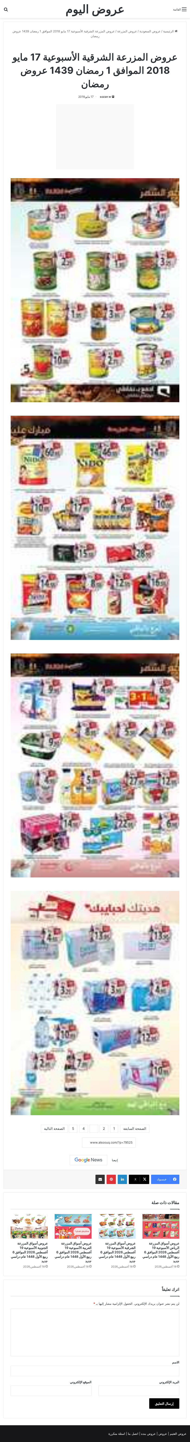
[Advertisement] (95, 136)
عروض (163, 1433)
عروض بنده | (148, 1433)
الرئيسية (169, 31)
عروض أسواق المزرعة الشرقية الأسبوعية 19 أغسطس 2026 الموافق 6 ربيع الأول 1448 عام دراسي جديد (117, 1252)
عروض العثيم (178, 1433)
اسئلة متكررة (117, 1433)
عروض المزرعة (127, 31)
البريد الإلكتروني (169, 1382)
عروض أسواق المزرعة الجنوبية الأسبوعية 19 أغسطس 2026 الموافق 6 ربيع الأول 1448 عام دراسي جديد (29, 1252)
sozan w (105, 96)
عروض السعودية (150, 31)
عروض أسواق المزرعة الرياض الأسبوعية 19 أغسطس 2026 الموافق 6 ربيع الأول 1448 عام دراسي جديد (160, 1252)
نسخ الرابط (67, 1143)
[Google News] (88, 1160)
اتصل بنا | (132, 1433)
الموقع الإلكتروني (81, 1382)
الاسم (175, 1362)
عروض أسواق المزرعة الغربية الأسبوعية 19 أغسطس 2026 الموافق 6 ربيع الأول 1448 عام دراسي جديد (73, 1252)
